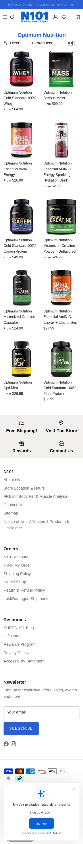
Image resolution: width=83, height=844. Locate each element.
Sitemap (11, 513)
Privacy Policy (16, 653)
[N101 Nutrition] (34, 17)
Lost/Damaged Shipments (26, 598)
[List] (76, 43)
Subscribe (21, 728)
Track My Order (17, 565)
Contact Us (13, 505)
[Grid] (70, 43)
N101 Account (16, 557)
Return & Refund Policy (24, 590)
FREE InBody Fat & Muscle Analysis (36, 496)
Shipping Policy (17, 573)
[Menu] (5, 17)
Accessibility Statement (24, 661)
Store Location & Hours (24, 488)
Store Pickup (15, 582)
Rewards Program (20, 644)
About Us (12, 480)
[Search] (14, 17)
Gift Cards (12, 636)
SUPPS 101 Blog (19, 628)
